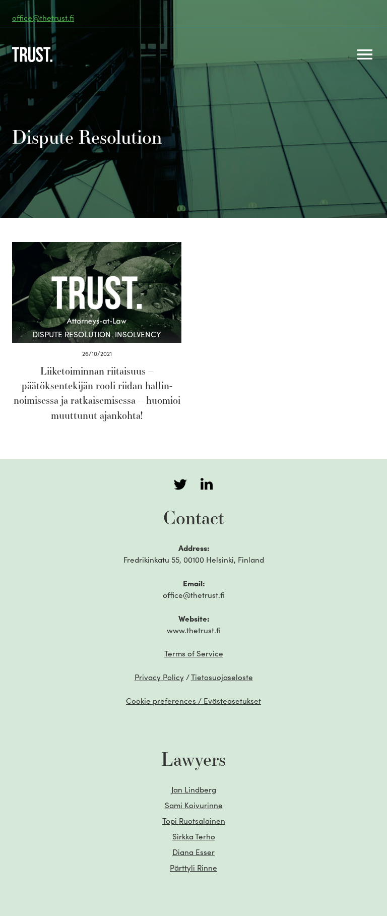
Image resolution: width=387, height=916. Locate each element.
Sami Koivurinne (194, 805)
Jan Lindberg (193, 789)
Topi (193, 820)
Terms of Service (193, 653)
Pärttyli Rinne (193, 867)
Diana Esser (193, 851)
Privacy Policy (159, 676)
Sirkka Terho (193, 836)
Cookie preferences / (193, 700)
